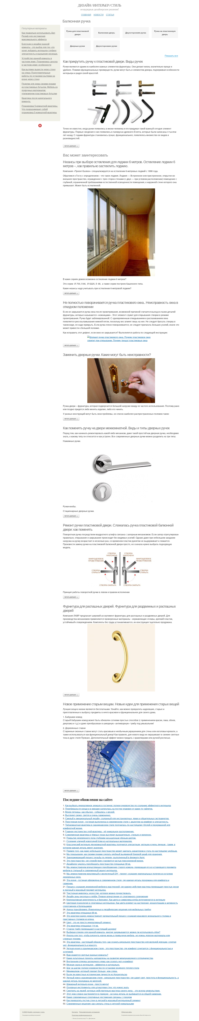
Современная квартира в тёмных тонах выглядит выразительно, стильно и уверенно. (108, 834)
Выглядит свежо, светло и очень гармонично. (88, 815)
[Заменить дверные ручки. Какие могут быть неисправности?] (121, 380)
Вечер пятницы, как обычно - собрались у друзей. (90, 811)
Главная (86, 14)
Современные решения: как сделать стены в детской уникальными (100, 1003)
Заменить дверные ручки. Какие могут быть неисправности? (107, 355)
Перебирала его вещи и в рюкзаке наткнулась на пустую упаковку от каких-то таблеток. (109, 808)
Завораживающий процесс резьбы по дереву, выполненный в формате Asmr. (105, 857)
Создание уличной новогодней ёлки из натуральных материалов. (99, 841)
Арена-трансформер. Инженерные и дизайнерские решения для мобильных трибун (108, 909)
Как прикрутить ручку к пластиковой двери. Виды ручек (103, 61)
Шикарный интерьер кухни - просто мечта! (87, 984)
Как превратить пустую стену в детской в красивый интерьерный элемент (103, 1000)
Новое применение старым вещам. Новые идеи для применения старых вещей (121, 704)
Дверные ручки (77, 46)
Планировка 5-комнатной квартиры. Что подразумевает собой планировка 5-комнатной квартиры (40, 109)
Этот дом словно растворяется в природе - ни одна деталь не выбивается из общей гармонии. (114, 993)
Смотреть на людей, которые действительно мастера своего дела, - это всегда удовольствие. (113, 990)
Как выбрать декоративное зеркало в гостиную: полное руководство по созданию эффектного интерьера (118, 805)
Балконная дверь (106, 32)
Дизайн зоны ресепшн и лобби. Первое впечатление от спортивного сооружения (107, 896)
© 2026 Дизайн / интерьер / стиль (33, 1012)
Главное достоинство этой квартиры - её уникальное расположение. (99, 831)
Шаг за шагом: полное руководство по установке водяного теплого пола (102, 967)
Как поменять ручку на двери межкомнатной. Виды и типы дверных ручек (116, 428)
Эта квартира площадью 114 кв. (82, 925)
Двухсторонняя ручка (135, 32)
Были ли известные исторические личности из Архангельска (96, 974)
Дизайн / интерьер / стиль (99, 5)
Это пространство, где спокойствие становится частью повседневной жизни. (105, 860)
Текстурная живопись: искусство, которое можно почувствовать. (98, 893)
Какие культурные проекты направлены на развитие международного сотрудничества (109, 958)
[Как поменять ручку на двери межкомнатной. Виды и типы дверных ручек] (121, 473)
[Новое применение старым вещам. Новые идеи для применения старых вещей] (121, 764)
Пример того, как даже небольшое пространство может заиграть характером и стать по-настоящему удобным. (121, 850)
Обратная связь (126, 1012)
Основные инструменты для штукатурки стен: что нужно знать (97, 987)
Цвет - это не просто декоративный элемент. (88, 922)
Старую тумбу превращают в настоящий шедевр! (91, 928)
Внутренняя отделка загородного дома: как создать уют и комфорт (99, 961)
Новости (99, 14)
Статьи (110, 14)
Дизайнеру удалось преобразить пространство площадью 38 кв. (98, 863)
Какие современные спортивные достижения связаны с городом (99, 997)
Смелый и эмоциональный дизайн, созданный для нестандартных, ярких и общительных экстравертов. (117, 818)
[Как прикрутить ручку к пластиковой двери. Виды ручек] (121, 102)
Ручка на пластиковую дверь (165, 33)
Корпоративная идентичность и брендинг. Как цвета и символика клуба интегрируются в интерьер (115, 899)
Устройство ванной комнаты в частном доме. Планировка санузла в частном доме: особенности (40, 61)
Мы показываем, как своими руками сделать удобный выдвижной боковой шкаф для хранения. (114, 854)
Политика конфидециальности (82, 1015)
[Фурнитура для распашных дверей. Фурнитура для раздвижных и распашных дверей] (121, 657)
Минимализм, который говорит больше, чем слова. (92, 971)
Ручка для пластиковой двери (77, 33)
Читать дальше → (71, 146)
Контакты (75, 1012)
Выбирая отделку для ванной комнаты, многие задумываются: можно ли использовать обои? (113, 932)
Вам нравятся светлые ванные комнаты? (87, 954)
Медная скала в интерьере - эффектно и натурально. (93, 964)
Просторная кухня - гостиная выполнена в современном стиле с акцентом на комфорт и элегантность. (117, 821)
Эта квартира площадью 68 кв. (81, 912)
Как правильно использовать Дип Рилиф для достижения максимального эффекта (38, 36)
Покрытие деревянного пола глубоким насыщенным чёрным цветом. (101, 837)
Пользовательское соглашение (89, 1012)
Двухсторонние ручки (106, 46)
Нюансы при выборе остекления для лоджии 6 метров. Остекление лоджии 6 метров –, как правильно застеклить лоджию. (119, 164)
